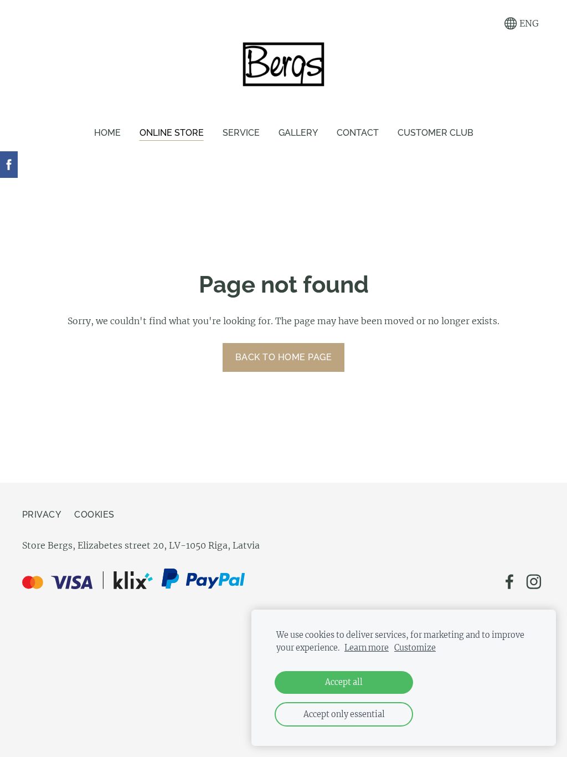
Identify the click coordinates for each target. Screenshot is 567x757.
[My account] (485, 23)
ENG (528, 23)
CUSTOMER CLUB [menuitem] (435, 132)
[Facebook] (509, 581)
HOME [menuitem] (107, 132)
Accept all (344, 682)
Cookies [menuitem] (94, 514)
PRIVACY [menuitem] (41, 514)
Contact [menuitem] (358, 132)
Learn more (366, 648)
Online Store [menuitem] (172, 132)
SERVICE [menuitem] (241, 132)
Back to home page (283, 357)
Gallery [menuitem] (298, 132)
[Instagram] (534, 581)
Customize (415, 648)
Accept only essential (344, 714)
